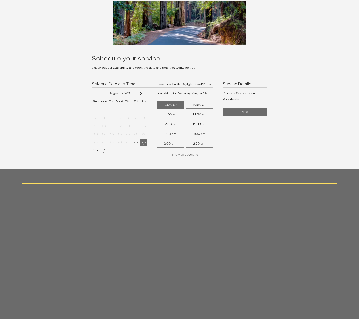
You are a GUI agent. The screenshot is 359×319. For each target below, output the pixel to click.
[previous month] (98, 93)
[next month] (141, 93)
